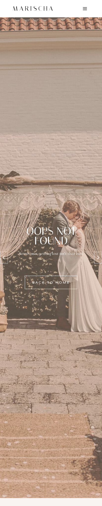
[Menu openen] (84, 8)
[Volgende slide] (98, 258)
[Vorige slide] (4, 258)
